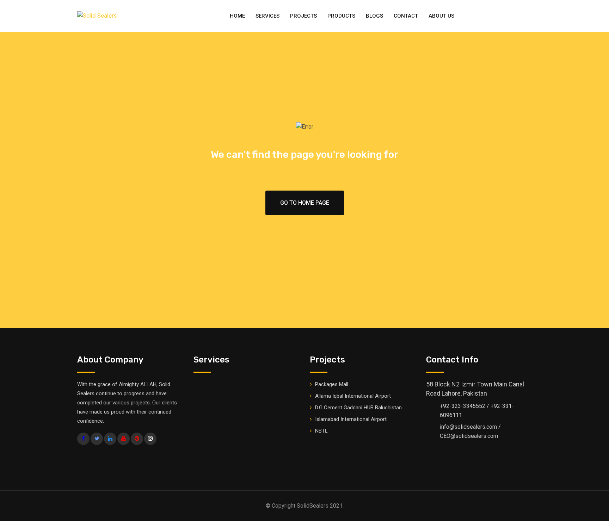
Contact (406, 16)
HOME (237, 16)
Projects (303, 16)
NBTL (321, 431)
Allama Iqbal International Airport (353, 396)
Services (267, 16)
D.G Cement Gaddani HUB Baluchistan (358, 407)
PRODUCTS (341, 16)
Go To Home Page (304, 202)
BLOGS (374, 16)
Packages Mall (331, 384)
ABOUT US (441, 16)
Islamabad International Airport (351, 419)
